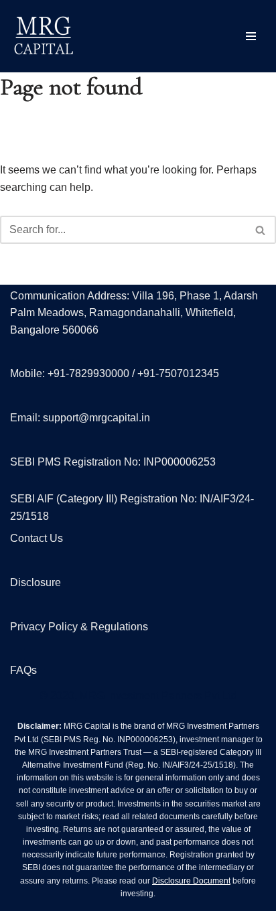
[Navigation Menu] (251, 36)
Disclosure (35, 582)
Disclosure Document (191, 881)
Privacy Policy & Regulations (79, 626)
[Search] (261, 230)
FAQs (23, 670)
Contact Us (36, 538)
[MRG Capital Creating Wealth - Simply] (43, 36)
